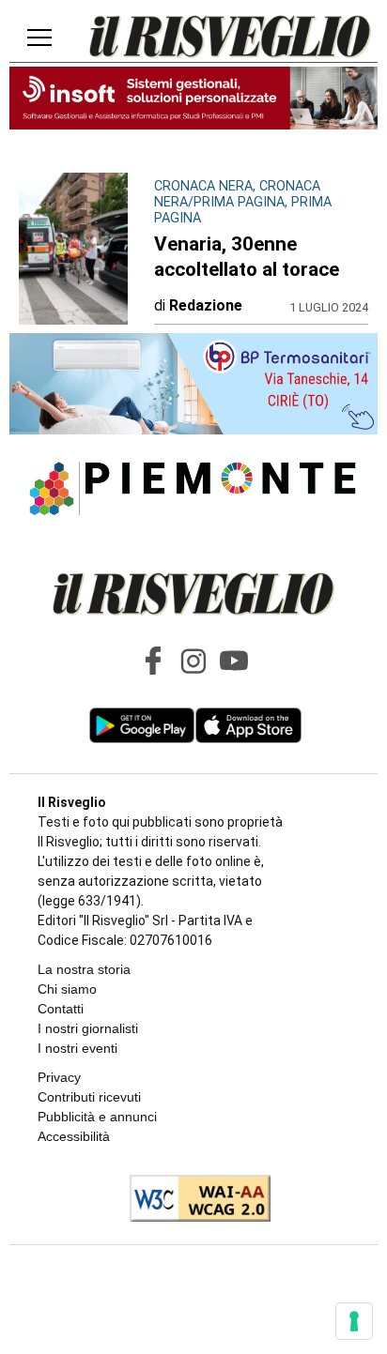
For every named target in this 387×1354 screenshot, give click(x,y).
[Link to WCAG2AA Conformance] (193, 1200)
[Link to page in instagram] (193, 660)
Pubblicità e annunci (97, 1116)
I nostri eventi (77, 1048)
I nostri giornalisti (88, 1028)
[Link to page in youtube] (234, 660)
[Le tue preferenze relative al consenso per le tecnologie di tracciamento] (354, 1321)
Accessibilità (74, 1136)
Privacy (59, 1077)
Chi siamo (67, 988)
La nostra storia (84, 969)
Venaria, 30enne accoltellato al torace (246, 257)
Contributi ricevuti (89, 1096)
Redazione (205, 305)
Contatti (61, 1008)
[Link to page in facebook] (153, 660)
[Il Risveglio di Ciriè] (230, 38)
